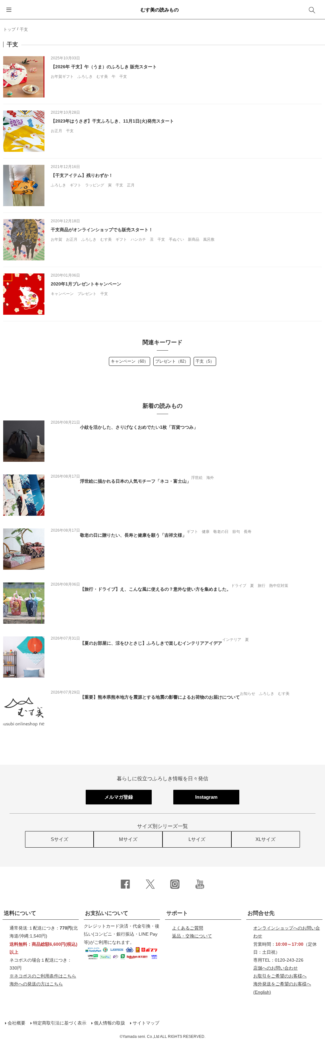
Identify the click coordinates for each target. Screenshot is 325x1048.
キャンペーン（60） (129, 361)
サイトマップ (146, 1022)
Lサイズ (197, 839)
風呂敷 (209, 239)
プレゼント (86, 294)
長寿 (247, 531)
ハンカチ (138, 239)
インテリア (231, 639)
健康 (205, 531)
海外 (210, 477)
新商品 (193, 239)
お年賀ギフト (62, 76)
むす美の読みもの (160, 9)
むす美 (102, 76)
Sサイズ (59, 839)
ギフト (75, 185)
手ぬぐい (176, 239)
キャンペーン (62, 294)
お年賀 (56, 239)
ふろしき (85, 76)
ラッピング (94, 185)
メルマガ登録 (118, 797)
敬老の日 (221, 531)
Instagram (206, 797)
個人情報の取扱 (109, 1022)
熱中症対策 (278, 585)
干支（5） (205, 361)
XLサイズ (265, 839)
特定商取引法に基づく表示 (59, 1022)
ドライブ (238, 585)
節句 (236, 531)
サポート (177, 913)
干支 (123, 76)
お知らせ (247, 693)
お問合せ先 (261, 913)
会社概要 (16, 1022)
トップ (9, 29)
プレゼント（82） (172, 361)
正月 (131, 185)
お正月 (56, 131)
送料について (20, 913)
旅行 (261, 585)
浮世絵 (196, 477)
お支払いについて (106, 913)
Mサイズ (128, 839)
